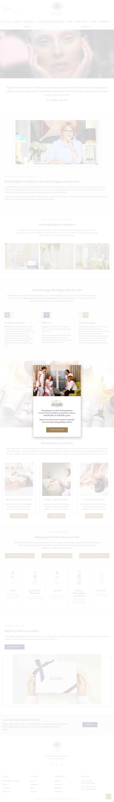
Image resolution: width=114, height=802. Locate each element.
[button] (78, 368)
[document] (57, 401)
